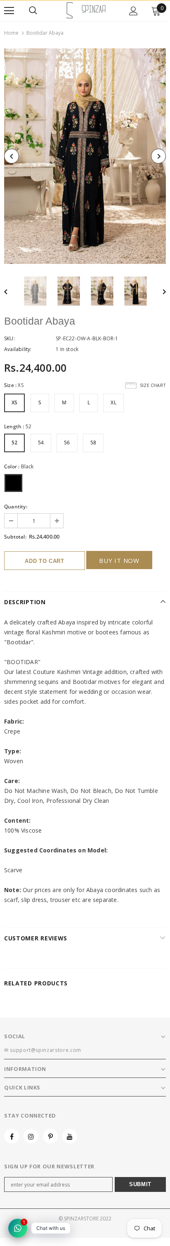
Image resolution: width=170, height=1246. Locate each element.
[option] (85, 156)
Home (11, 32)
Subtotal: (15, 536)
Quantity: (15, 506)
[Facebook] (11, 1136)
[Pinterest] (50, 1136)
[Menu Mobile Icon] (9, 11)
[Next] (158, 156)
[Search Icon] (33, 11)
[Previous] (11, 156)
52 (14, 442)
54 (41, 442)
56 (67, 442)
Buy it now (119, 560)
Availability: (18, 349)
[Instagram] (31, 1136)
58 (93, 442)
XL (113, 402)
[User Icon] (133, 11)
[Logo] (86, 10)
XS (14, 402)
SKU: (9, 338)
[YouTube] (69, 1136)
